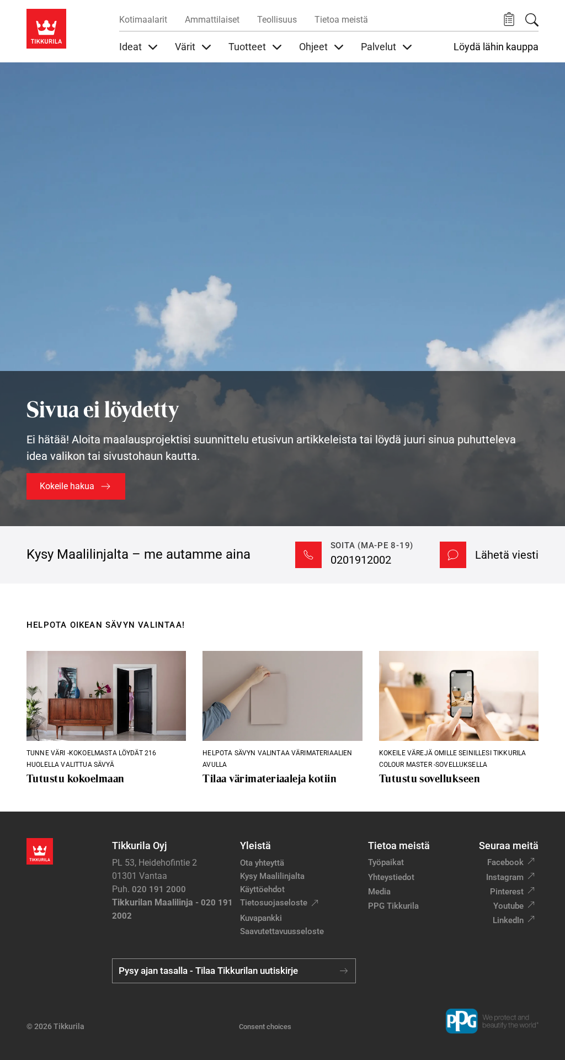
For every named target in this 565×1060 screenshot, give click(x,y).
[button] (509, 19)
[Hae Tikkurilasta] (532, 19)
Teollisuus (277, 19)
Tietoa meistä (341, 19)
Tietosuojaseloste (273, 903)
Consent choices (265, 1026)
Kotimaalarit (143, 19)
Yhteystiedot (391, 877)
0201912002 (361, 559)
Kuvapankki (261, 918)
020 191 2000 (159, 889)
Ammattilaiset (212, 19)
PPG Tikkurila (393, 906)
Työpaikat (386, 862)
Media (379, 892)
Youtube (508, 906)
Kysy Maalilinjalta (272, 876)
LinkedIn (508, 920)
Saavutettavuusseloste (282, 931)
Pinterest (507, 892)
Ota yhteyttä (262, 863)
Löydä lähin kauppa (496, 46)
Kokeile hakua (67, 486)
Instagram (505, 877)
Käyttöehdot (262, 889)
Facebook (505, 862)
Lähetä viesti (507, 554)
